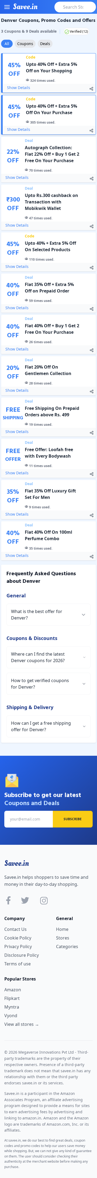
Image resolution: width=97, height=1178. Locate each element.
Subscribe (73, 819)
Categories (67, 946)
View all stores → (21, 1024)
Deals (45, 43)
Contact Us (15, 929)
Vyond (10, 1016)
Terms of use (17, 964)
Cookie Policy (17, 938)
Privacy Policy (18, 946)
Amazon (12, 990)
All (7, 43)
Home (62, 929)
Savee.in (16, 863)
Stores (62, 938)
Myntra (11, 1007)
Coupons (25, 43)
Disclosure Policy (21, 955)
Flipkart (12, 998)
